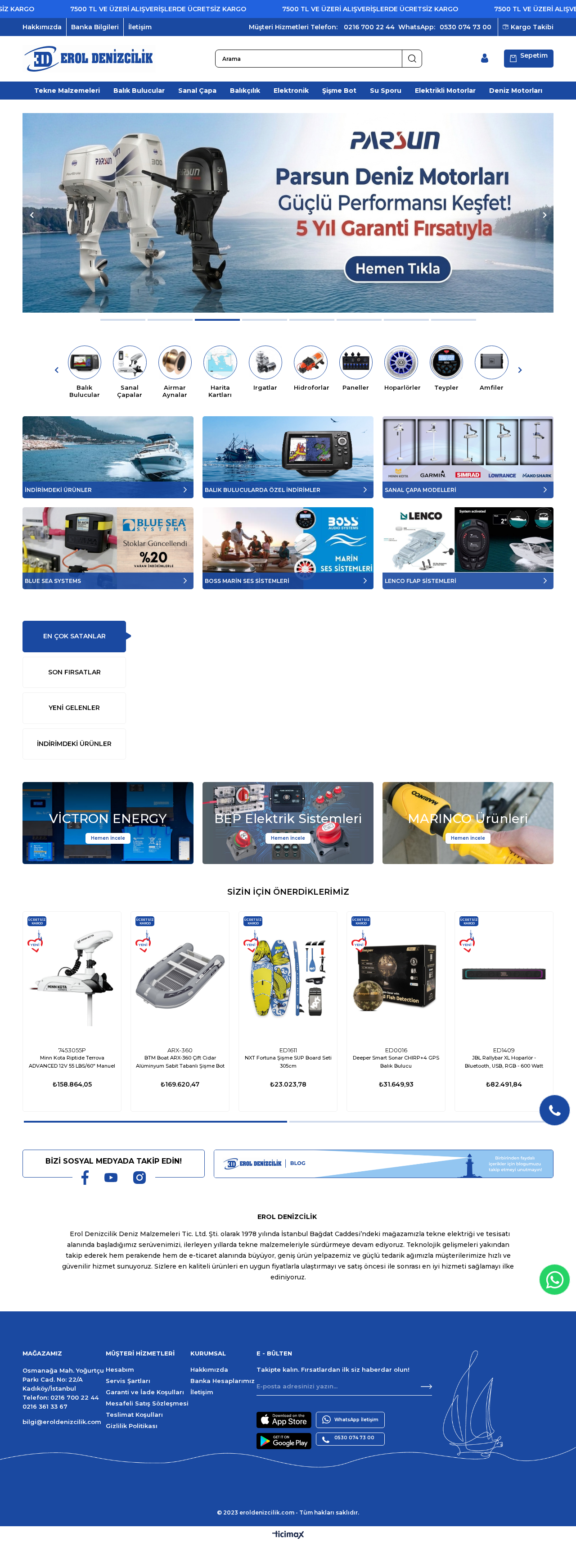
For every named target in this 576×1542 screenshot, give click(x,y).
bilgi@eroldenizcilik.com (61, 1421)
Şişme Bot (339, 90)
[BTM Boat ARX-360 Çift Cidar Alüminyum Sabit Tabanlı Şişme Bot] (180, 977)
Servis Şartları (128, 1380)
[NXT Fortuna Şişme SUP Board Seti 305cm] (288, 977)
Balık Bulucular (139, 90)
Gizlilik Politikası (132, 1425)
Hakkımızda (42, 27)
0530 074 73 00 (465, 27)
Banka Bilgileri (95, 27)
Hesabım (120, 1369)
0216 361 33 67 (45, 1406)
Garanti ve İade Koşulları (145, 1392)
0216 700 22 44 (369, 27)
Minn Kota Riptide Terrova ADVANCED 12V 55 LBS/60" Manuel (72, 1062)
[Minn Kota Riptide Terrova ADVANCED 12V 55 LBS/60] (72, 977)
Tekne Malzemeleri (67, 90)
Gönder (426, 1387)
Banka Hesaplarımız (222, 1380)
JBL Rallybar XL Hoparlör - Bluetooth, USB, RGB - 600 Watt (504, 1062)
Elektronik (291, 90)
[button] (122, 320)
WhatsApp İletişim (356, 1420)
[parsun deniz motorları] (288, 213)
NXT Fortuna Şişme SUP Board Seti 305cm (288, 1062)
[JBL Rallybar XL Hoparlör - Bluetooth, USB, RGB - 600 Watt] (504, 977)
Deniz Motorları (515, 90)
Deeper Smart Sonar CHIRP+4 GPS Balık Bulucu (396, 1062)
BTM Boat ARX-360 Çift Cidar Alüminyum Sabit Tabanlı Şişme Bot (180, 1062)
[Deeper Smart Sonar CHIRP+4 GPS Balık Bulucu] (396, 977)
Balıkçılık (245, 90)
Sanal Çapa (197, 90)
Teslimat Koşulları (134, 1414)
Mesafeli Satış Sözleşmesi (147, 1403)
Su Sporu (385, 90)
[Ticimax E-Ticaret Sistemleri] (288, 1535)
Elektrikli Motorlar (445, 90)
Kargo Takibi (532, 27)
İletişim (140, 27)
